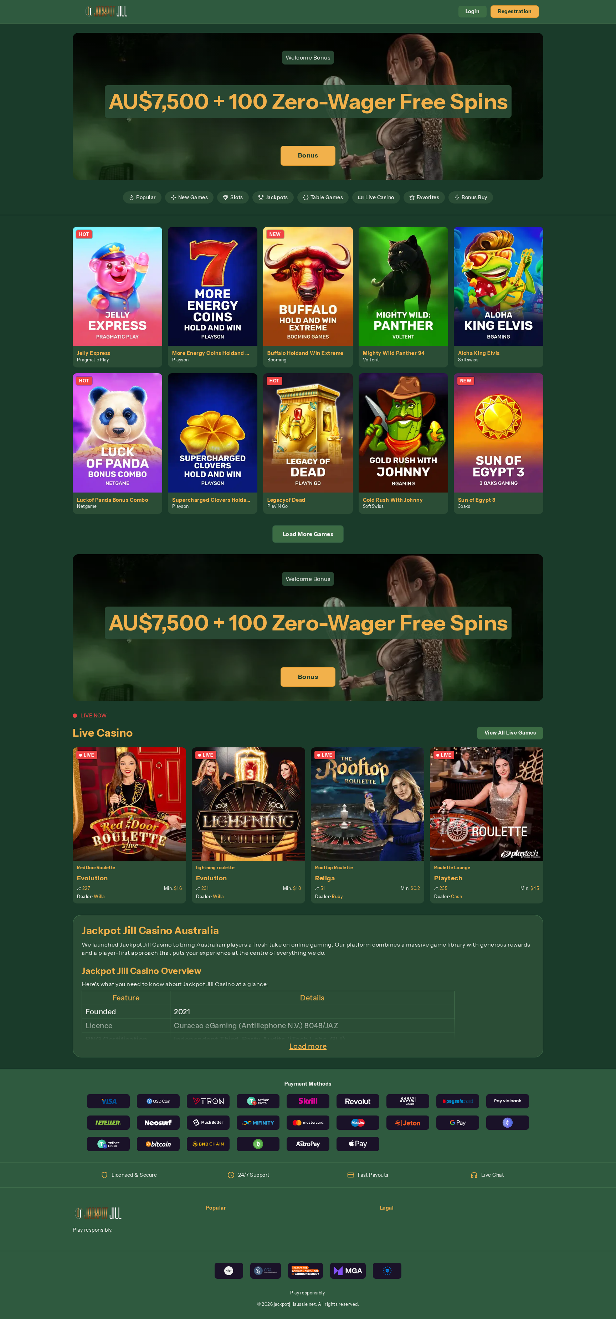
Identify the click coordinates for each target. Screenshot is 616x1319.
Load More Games (308, 533)
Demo (121, 293)
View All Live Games (510, 733)
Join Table (133, 803)
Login (473, 11)
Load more (308, 1046)
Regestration (515, 11)
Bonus (308, 155)
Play (121, 278)
